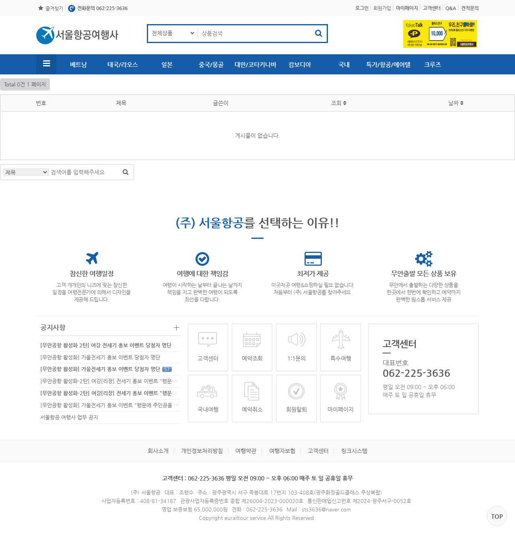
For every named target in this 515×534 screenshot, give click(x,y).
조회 (337, 103)
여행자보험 (282, 451)
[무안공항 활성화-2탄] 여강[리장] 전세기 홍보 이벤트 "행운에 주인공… (119, 381)
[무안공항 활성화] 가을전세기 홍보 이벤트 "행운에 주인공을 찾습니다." (123, 405)
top (497, 516)
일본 (167, 64)
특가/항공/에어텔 (388, 64)
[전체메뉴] (46, 64)
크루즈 (432, 64)
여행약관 (245, 451)
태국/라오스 (122, 64)
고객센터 (318, 451)
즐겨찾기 (54, 8)
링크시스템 (354, 451)
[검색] (125, 172)
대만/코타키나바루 (255, 67)
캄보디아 (299, 64)
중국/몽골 (211, 64)
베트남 (78, 64)
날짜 (454, 103)
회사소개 (158, 451)
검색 (319, 33)
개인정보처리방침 (202, 451)
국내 (344, 64)
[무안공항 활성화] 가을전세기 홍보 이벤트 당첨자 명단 (100, 357)
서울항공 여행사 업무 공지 (69, 417)
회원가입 (382, 8)
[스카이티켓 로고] (77, 35)
